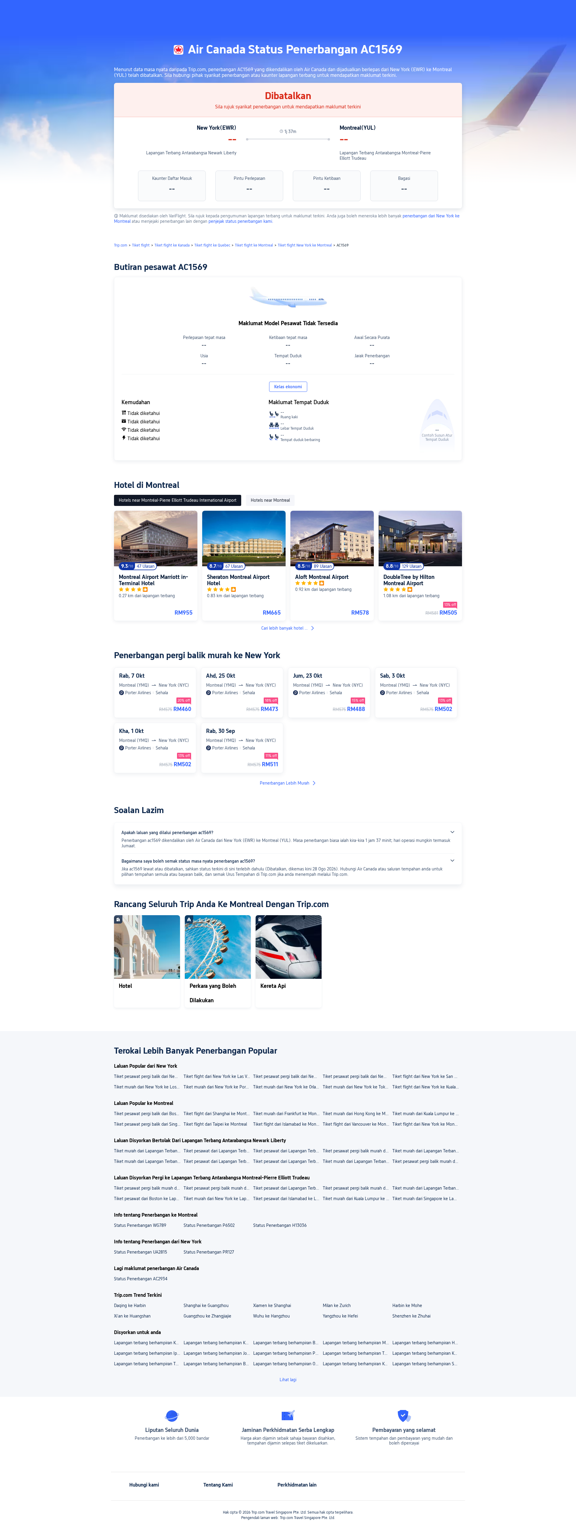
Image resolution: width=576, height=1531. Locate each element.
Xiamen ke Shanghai (272, 1305)
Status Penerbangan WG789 (140, 1225)
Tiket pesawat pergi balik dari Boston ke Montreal (148, 1113)
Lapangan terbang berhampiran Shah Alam (426, 1363)
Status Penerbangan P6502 (209, 1225)
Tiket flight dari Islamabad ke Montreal (287, 1124)
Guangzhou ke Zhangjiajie (207, 1316)
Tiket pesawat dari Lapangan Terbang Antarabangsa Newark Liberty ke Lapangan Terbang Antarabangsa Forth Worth (287, 1150)
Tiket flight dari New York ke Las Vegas (218, 1076)
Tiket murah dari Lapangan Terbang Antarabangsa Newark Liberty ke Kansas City (148, 1161)
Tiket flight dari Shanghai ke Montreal (218, 1113)
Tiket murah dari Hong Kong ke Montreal (357, 1113)
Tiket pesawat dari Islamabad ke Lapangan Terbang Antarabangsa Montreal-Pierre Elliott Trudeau (287, 1198)
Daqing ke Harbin (130, 1305)
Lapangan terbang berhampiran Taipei (148, 1363)
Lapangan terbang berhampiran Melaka (357, 1342)
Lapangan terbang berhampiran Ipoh (148, 1353)
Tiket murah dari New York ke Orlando (287, 1087)
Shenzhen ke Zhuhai (411, 1316)
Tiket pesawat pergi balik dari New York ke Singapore (357, 1076)
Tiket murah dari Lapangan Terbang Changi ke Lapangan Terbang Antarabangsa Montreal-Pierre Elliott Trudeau (426, 1188)
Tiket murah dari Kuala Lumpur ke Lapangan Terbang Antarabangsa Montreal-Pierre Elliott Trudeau (357, 1198)
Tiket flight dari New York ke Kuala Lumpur (426, 1087)
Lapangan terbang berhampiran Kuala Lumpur (148, 1342)
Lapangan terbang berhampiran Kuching (426, 1353)
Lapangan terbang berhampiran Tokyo (357, 1353)
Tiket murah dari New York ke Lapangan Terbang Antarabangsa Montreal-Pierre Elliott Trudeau (218, 1198)
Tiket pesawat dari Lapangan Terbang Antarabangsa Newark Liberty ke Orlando (287, 1161)
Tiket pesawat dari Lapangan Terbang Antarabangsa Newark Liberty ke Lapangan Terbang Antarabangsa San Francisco (218, 1150)
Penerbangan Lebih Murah (284, 783)
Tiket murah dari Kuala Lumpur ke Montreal (426, 1113)
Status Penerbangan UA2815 (140, 1252)
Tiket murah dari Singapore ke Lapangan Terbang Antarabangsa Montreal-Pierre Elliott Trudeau (426, 1198)
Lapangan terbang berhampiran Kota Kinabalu (218, 1342)
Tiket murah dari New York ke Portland (218, 1087)
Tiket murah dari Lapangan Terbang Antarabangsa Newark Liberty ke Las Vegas (357, 1161)
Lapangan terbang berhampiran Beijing (218, 1363)
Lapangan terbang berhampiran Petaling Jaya (287, 1353)
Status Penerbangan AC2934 (140, 1278)
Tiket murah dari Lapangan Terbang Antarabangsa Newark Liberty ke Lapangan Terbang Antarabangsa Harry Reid (148, 1150)
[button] (525, 10)
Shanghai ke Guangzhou (206, 1305)
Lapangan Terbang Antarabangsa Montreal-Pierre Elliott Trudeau (385, 155)
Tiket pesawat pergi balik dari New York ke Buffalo (148, 1076)
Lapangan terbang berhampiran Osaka (287, 1363)
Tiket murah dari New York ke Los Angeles (148, 1087)
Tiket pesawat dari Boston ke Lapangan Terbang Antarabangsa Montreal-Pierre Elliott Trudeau (148, 1198)
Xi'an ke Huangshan (132, 1316)
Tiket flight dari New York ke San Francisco (426, 1076)
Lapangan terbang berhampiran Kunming (357, 1363)
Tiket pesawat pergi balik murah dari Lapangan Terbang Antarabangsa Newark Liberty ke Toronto (426, 1161)
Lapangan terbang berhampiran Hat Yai (426, 1342)
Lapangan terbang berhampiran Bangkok (287, 1342)
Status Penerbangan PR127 (209, 1252)
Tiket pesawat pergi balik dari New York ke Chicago (287, 1076)
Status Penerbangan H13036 (280, 1225)
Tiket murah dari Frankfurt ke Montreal (287, 1113)
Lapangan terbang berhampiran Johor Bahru (218, 1353)
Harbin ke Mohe (407, 1305)
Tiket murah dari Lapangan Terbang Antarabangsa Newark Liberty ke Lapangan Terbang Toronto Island (426, 1150)
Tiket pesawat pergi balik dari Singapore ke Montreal (148, 1124)
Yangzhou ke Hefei (340, 1316)
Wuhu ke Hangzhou (271, 1316)
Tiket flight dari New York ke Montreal (426, 1124)
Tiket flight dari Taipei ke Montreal (215, 1124)
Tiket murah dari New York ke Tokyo (356, 1087)
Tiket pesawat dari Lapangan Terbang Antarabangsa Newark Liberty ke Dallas (218, 1161)
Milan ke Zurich (337, 1305)
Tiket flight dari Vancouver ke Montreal (357, 1124)
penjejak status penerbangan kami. (240, 221)
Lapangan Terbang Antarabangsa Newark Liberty (191, 152)
